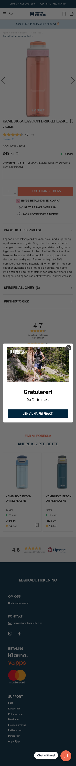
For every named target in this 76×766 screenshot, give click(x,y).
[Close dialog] (68, 348)
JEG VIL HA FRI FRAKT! (38, 413)
